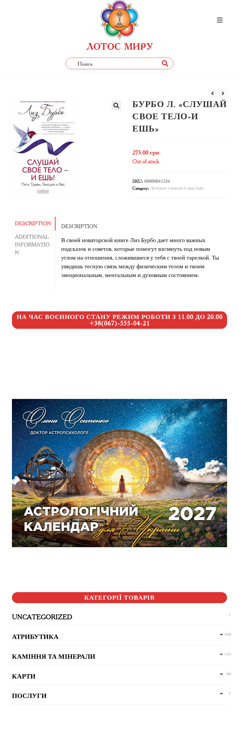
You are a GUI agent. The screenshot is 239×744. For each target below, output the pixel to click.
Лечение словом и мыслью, (177, 188)
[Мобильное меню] (220, 20)
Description (33, 223)
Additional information (32, 245)
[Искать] (164, 63)
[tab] (33, 223)
